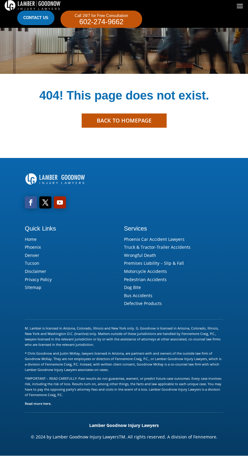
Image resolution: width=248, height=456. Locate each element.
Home (31, 239)
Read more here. (38, 403)
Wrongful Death (140, 255)
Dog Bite (132, 287)
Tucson (32, 263)
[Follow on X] (45, 202)
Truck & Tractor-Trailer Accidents (157, 247)
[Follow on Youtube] (60, 202)
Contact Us (35, 17)
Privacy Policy (38, 279)
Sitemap (33, 287)
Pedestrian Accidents (145, 279)
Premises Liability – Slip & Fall (154, 263)
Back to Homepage (124, 120)
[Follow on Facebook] (31, 202)
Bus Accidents (138, 295)
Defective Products (143, 303)
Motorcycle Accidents (145, 271)
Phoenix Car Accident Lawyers (154, 239)
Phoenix (33, 247)
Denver (32, 255)
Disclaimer (35, 271)
